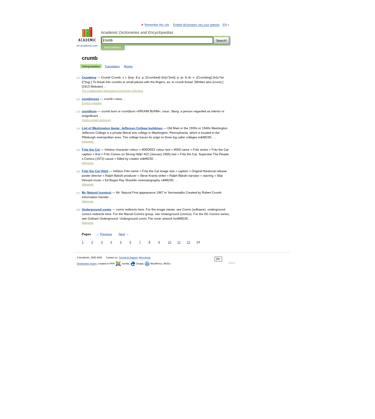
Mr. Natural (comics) (96, 192)
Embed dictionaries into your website (196, 24)
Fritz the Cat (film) (95, 171)
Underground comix (96, 209)
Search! (221, 40)
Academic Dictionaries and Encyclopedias (137, 32)
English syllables (92, 103)
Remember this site (157, 24)
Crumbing (89, 77)
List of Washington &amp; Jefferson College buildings (122, 128)
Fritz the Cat (91, 149)
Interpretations (112, 47)
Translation (112, 66)
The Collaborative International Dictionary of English (112, 91)
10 (169, 242)
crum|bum (89, 111)
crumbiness (90, 99)
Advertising (144, 257)
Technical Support (128, 257)
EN (225, 24)
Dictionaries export (87, 263)
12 (188, 242)
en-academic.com (87, 45)
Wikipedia (88, 141)
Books (128, 66)
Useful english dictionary (96, 120)
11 (179, 242)
